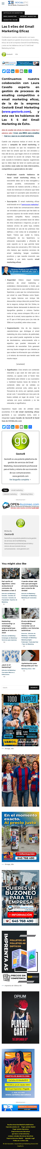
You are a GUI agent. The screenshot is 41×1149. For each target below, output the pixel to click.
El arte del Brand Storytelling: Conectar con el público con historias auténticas (30, 613)
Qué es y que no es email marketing (19, 136)
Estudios (4, 595)
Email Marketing (10, 16)
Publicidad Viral (33, 642)
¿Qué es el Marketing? (11, 656)
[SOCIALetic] (18, 4)
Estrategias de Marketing (28, 595)
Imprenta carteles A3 (12, 1127)
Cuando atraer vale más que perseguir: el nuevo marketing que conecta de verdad (30, 573)
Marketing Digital (26, 640)
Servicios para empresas (9, 640)
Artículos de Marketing (13, 13)
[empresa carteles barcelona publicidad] (18, 1097)
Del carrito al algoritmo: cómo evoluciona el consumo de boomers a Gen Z (11, 573)
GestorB (9, 54)
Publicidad (24, 642)
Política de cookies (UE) (20, 1140)
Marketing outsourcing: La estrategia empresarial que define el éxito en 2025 (11, 613)
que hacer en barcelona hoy (20, 1134)
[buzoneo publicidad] (20, 65)
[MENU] (3, 3)
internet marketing (10, 494)
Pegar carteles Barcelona (21, 1129)
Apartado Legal (29, 1138)
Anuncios (24, 633)
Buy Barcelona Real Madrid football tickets (20, 1124)
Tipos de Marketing (28, 644)
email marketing (17, 490)
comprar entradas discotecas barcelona (20, 1136)
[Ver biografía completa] (30, 479)
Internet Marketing (28, 16)
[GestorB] (20, 527)
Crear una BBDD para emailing (26, 133)
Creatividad (31, 635)
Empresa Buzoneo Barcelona (20, 1131)
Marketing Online (10, 20)
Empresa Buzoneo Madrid (15, 1138)
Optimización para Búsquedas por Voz (30, 655)
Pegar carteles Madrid (28, 1127)
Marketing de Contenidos (29, 598)
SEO (34, 668)
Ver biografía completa (19, 479)
